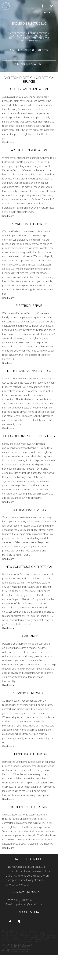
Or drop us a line (29, 64)
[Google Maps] (51, 6)
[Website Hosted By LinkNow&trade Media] (17, 948)
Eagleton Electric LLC (29, 23)
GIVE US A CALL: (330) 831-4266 (29, 49)
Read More (8, 142)
